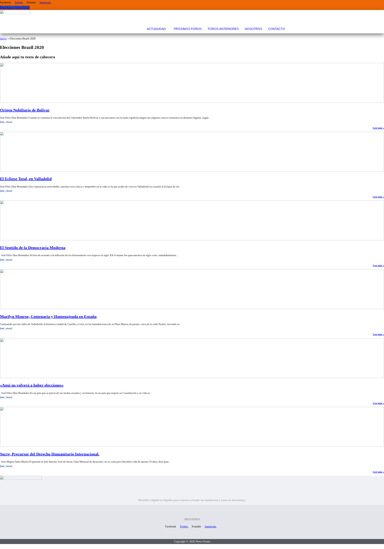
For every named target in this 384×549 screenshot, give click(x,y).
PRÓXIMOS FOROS (188, 29)
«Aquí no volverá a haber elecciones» (32, 385)
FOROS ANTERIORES (223, 29)
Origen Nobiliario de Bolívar (25, 110)
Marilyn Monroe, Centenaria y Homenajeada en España (48, 316)
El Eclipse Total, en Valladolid (26, 178)
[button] (157, 28)
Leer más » (378, 128)
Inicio (3, 38)
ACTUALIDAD (156, 29)
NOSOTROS (253, 29)
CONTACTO (276, 29)
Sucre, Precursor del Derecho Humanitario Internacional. (49, 454)
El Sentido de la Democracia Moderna (32, 247)
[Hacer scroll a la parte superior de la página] (1, 546)
